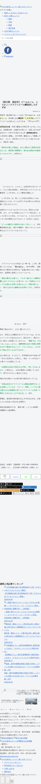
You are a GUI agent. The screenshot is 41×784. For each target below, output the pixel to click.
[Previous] (2, 779)
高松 (3, 484)
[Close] (12, 781)
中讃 (10, 22)
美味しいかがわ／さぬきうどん (16, 13)
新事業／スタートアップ (15, 484)
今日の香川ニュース (11, 31)
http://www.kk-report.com (9, 756)
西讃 (10, 25)
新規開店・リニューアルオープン (11, 487)
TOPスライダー (6, 493)
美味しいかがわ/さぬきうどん (10, 490)
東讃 (10, 19)
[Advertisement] (20, 78)
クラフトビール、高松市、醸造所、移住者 (27, 493)
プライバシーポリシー (12, 762)
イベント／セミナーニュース (15, 34)
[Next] (7, 779)
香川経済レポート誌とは (13, 765)
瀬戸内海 (11, 28)
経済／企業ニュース (11, 16)
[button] (36, 476)
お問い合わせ (9, 769)
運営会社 (7, 772)
